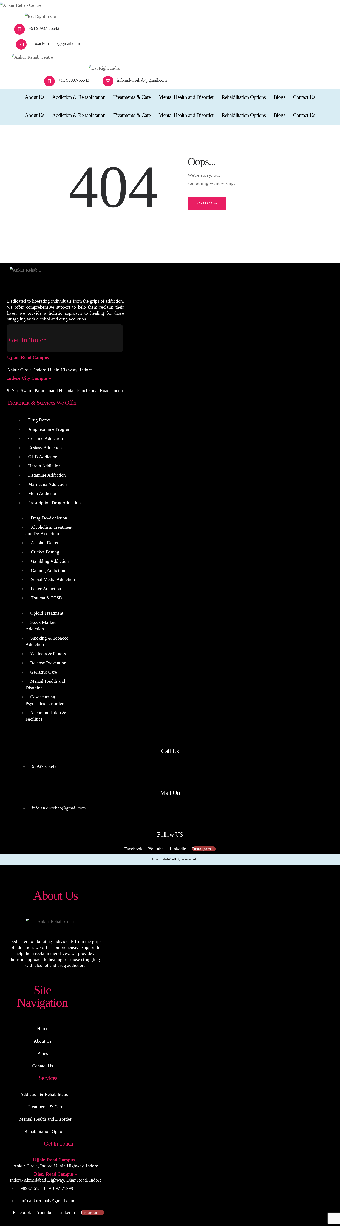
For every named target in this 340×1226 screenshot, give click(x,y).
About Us (43, 1041)
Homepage (205, 203)
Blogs (42, 1053)
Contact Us (42, 1065)
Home (42, 1028)
